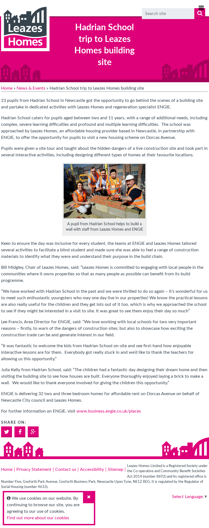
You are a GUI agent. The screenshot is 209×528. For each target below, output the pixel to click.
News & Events (31, 88)
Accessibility (92, 469)
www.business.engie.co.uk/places (108, 411)
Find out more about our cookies (38, 518)
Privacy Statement (33, 469)
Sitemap (115, 469)
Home (7, 88)
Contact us (65, 469)
